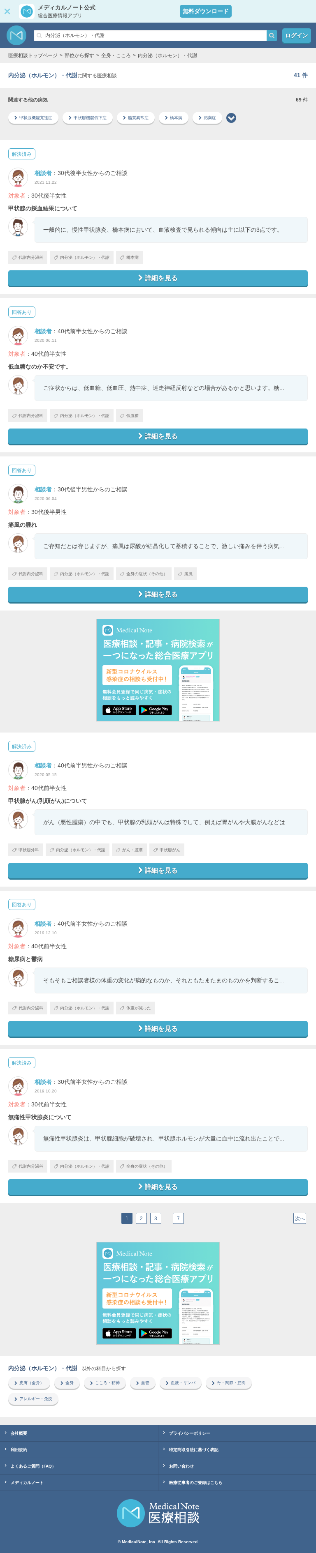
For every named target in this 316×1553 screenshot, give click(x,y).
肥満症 (210, 117)
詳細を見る (161, 277)
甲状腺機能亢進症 (35, 117)
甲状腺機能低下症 (90, 117)
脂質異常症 (138, 117)
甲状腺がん (170, 850)
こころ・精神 (107, 1382)
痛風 (188, 573)
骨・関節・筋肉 (231, 1382)
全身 (69, 1382)
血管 (145, 1382)
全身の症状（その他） (146, 573)
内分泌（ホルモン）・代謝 (84, 257)
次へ (300, 1218)
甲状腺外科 (29, 850)
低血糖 (132, 415)
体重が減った (138, 1008)
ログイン (296, 35)
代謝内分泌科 (31, 257)
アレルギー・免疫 (35, 1398)
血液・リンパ (183, 1382)
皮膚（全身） (31, 1382)
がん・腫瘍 (132, 850)
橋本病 (176, 117)
